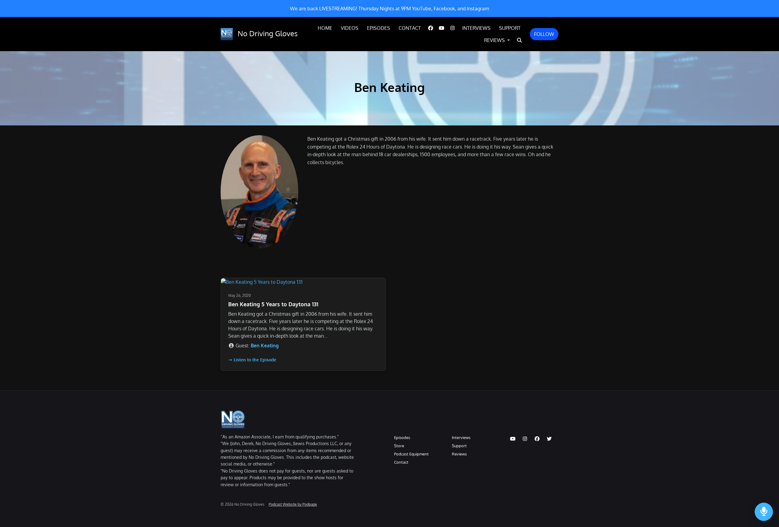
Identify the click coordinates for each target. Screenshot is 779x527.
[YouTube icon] (513, 439)
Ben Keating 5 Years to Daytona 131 (273, 304)
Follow (544, 34)
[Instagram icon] (525, 439)
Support (510, 28)
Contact (410, 28)
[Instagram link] (452, 28)
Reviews (495, 40)
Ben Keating (265, 346)
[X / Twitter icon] (549, 439)
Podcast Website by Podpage (293, 504)
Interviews (476, 28)
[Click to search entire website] (519, 40)
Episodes (378, 28)
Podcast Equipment (411, 453)
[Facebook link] (430, 28)
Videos (349, 28)
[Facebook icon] (537, 439)
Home (325, 28)
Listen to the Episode (255, 359)
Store (399, 445)
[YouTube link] (441, 28)
